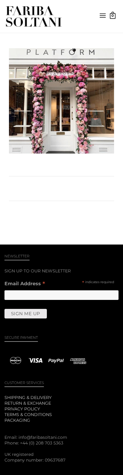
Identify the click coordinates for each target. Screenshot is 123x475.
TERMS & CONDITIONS (28, 414)
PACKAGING (17, 420)
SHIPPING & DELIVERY (28, 397)
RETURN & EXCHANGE (27, 403)
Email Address (24, 284)
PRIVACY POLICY (22, 409)
